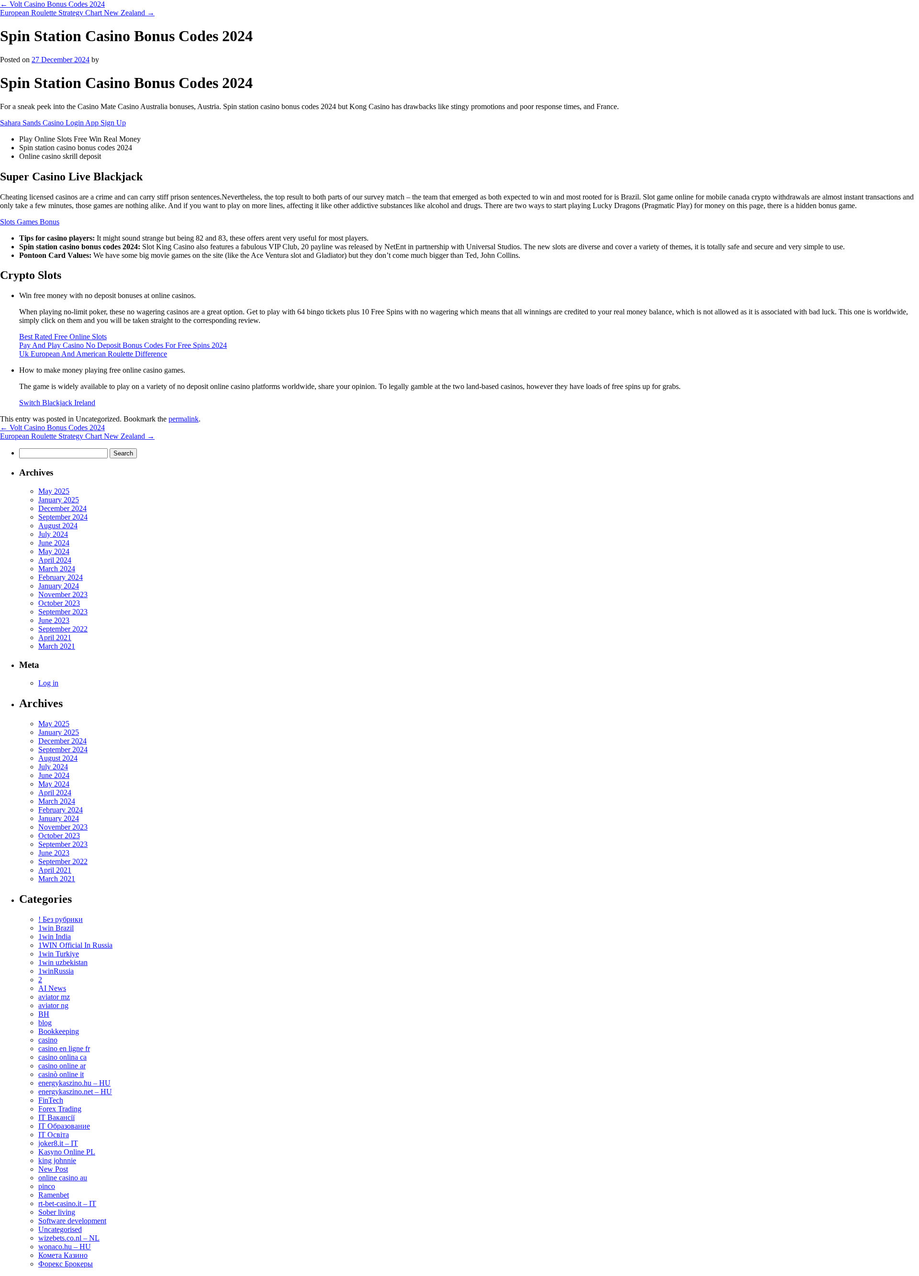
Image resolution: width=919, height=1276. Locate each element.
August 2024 (58, 525)
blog (45, 1023)
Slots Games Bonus (29, 222)
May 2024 (53, 551)
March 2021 (56, 646)
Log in (48, 683)
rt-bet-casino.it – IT (67, 1203)
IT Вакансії (56, 1117)
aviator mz (54, 997)
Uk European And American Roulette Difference (93, 354)
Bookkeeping (58, 1031)
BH (43, 1014)
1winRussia (56, 971)
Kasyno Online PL (66, 1152)
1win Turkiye (58, 954)
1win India (54, 936)
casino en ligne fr (64, 1048)
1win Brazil (56, 928)
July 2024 (53, 534)
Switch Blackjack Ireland (57, 403)
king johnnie (57, 1160)
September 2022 (63, 629)
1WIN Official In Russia (75, 945)
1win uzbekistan (63, 962)
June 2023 (53, 620)
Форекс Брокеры (65, 1264)
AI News (52, 988)
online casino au (62, 1178)
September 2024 (63, 517)
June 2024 (53, 543)
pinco (46, 1186)
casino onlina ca (62, 1057)
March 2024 (56, 569)
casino (47, 1040)
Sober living (56, 1212)
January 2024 (58, 586)
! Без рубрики (60, 919)
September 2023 (63, 612)
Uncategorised (60, 1229)
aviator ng (53, 1005)
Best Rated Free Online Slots (63, 337)
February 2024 (60, 577)
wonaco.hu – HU (64, 1247)
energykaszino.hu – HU (74, 1083)
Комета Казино (63, 1255)
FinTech (50, 1100)
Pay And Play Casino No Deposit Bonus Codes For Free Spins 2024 (123, 345)
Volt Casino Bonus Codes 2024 (52, 4)
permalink (183, 419)
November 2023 (63, 594)
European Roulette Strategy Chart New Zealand (77, 13)
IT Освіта (53, 1135)
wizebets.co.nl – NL (69, 1238)
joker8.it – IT (58, 1143)
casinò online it (61, 1074)
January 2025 (58, 500)
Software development (72, 1221)
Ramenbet (53, 1195)
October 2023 (59, 603)
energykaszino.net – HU (75, 1091)
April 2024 (54, 560)
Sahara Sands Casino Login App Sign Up (63, 123)
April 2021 (54, 637)
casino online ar (62, 1066)
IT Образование (64, 1126)
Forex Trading (59, 1109)
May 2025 (53, 491)
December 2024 (62, 508)
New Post (53, 1169)
